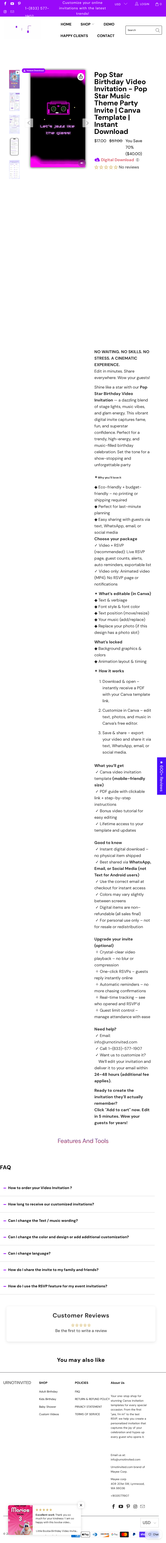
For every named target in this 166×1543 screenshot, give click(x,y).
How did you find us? (112, 309)
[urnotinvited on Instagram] (5, 12)
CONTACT (106, 35)
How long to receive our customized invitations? (51, 1204)
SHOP (86, 24)
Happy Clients (74, 35)
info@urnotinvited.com (115, 1042)
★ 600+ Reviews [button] (161, 775)
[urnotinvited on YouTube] (12, 4)
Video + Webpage (136, 192)
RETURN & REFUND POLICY (92, 1399)
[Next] (87, 123)
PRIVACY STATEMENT (88, 1407)
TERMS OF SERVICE (87, 1414)
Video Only (109, 191)
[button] (106, 167)
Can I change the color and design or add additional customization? (68, 1237)
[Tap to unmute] (82, 163)
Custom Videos (49, 1414)
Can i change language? (29, 1253)
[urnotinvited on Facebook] (5, 4)
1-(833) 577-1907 (37, 9)
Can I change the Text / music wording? (43, 1220)
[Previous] (29, 123)
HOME (66, 24)
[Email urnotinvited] (12, 12)
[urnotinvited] (23, 30)
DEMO (109, 24)
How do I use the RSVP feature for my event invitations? (57, 1286)
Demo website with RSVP (121, 298)
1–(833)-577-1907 (125, 1048)
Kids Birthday (47, 1399)
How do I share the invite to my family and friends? (53, 1269)
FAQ (77, 1391)
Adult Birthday (48, 1391)
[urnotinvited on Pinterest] (19, 4)
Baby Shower (47, 1407)
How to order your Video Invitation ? (40, 1187)
